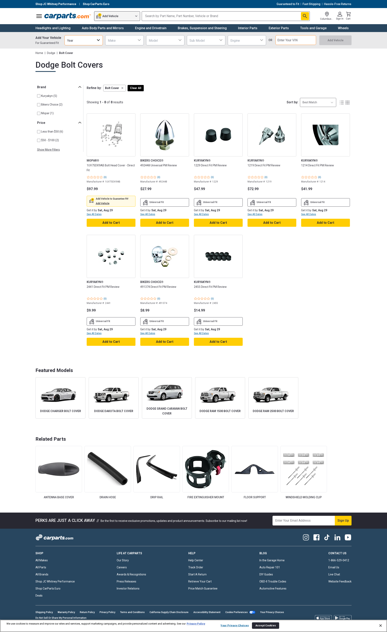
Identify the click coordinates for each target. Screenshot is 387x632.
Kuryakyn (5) (49, 95)
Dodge (51, 53)
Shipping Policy (44, 612)
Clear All (135, 88)
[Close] (380, 625)
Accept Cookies (265, 625)
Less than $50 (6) (52, 131)
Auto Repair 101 (269, 567)
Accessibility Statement (207, 612)
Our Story (123, 560)
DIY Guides (266, 574)
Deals (39, 595)
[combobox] (83, 40)
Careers (122, 567)
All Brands (41, 574)
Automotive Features (272, 588)
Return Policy (87, 612)
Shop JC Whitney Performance (55, 581)
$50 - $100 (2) (50, 140)
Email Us (333, 567)
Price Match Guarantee (202, 588)
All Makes (41, 560)
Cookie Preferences (236, 612)
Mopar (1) (47, 113)
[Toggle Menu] (39, 16)
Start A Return (197, 574)
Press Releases (126, 581)
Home (39, 53)
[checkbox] (38, 95)
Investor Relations (128, 588)
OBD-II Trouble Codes (272, 581)
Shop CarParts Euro (47, 588)
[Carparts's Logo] (67, 16)
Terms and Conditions (132, 612)
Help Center (195, 560)
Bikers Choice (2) (51, 104)
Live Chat (334, 574)
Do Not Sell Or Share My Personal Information (60, 617)
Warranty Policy (66, 612)
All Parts (40, 567)
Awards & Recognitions (131, 574)
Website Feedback (340, 581)
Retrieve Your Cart (200, 581)
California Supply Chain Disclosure (169, 612)
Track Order (195, 567)
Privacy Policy (107, 612)
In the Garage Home (272, 560)
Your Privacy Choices (272, 612)
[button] (114, 88)
